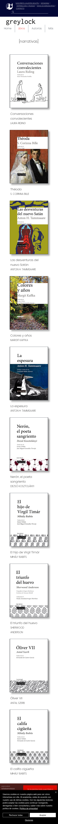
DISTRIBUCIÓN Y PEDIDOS (25, 6)
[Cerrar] (54, 794)
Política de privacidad (29, 808)
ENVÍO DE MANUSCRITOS (46, 6)
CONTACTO (20, 8)
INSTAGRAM (45, 3)
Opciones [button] (29, 820)
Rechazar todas (16, 815)
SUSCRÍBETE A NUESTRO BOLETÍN (27, 3)
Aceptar (43, 815)
